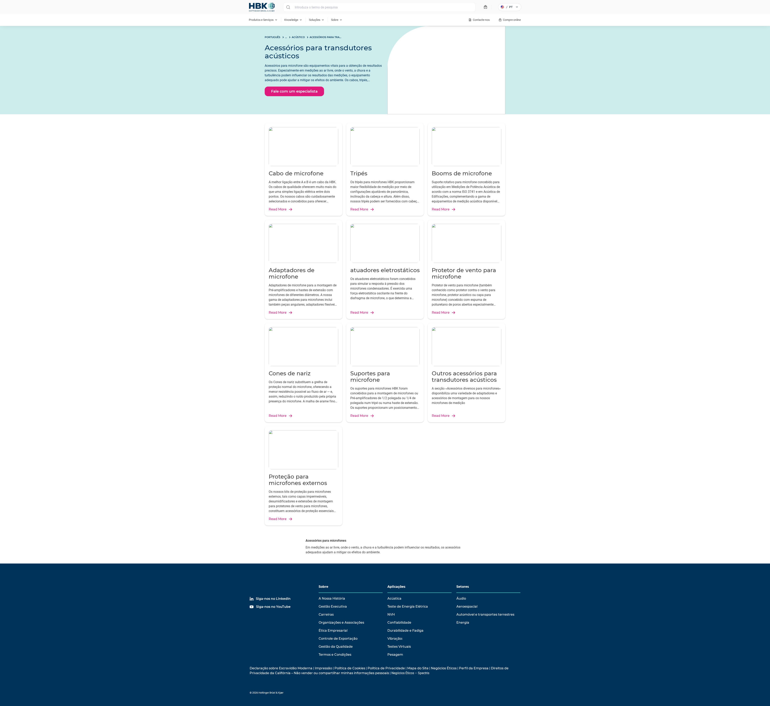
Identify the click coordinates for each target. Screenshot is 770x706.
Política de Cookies (349, 668)
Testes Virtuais (399, 646)
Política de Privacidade (386, 668)
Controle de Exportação (338, 638)
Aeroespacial (466, 606)
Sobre (323, 587)
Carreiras (326, 614)
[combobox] (379, 7)
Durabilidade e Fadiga (405, 630)
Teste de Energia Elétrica (407, 606)
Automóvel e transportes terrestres (485, 614)
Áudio (461, 598)
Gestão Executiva (333, 606)
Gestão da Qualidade (336, 646)
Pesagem (395, 655)
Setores (462, 587)
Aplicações (396, 587)
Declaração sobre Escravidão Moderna (281, 668)
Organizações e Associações (341, 622)
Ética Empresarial (333, 630)
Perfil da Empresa (473, 668)
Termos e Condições (335, 655)
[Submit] (288, 7)
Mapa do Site (418, 668)
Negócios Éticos (444, 668)
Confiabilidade (399, 622)
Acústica (394, 598)
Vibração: (395, 638)
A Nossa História (332, 598)
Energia (462, 622)
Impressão (323, 668)
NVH (391, 614)
